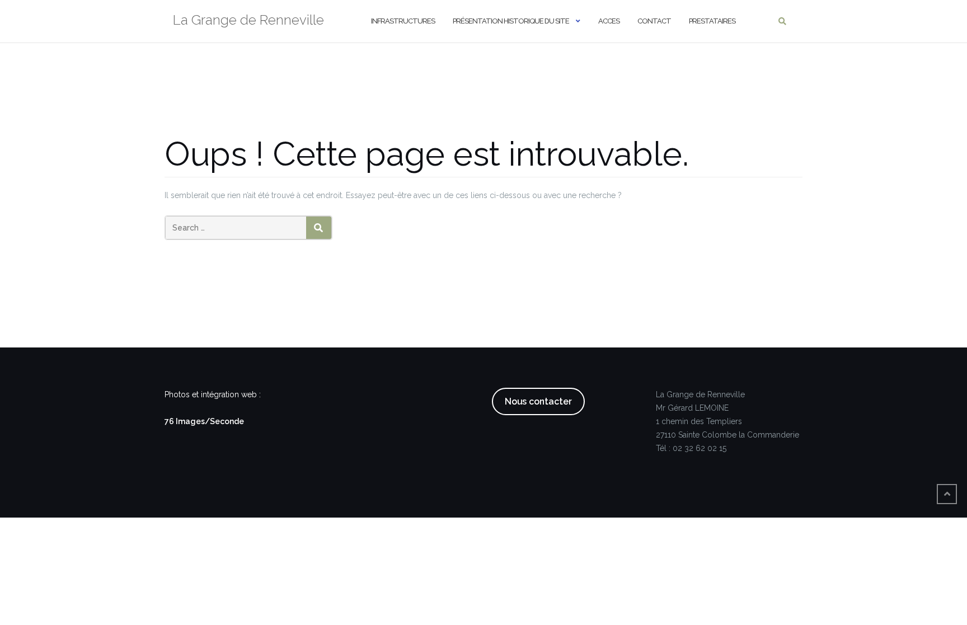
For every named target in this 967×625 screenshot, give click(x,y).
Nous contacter (538, 401)
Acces (608, 21)
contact (654, 21)
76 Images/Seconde (204, 421)
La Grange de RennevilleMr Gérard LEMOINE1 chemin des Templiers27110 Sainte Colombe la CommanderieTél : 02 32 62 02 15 (727, 421)
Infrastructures (403, 21)
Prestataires (712, 21)
